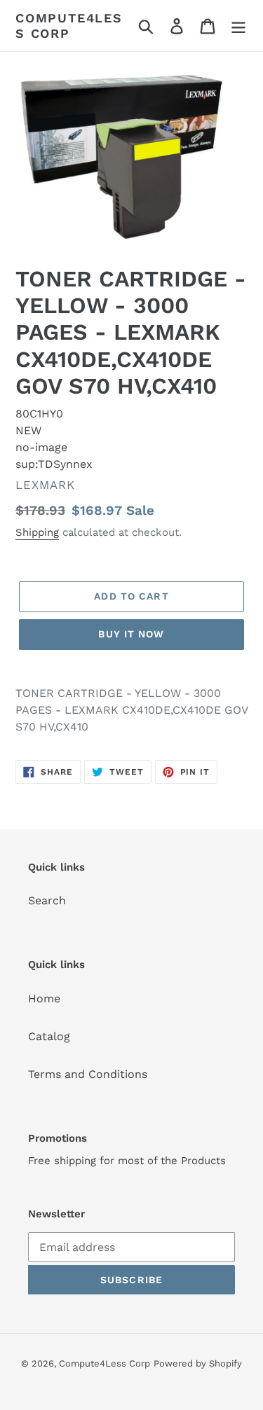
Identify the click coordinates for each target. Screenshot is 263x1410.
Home (44, 998)
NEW (28, 430)
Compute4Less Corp (69, 26)
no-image (41, 447)
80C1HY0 (39, 413)
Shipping (37, 532)
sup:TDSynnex (54, 464)
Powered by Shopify (198, 1363)
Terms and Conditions (87, 1074)
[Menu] (238, 25)
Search (47, 900)
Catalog (49, 1036)
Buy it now (131, 634)
